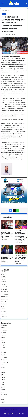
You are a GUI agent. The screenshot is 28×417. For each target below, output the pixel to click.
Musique (3, 372)
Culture (3, 347)
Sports (8, 10)
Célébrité (3, 340)
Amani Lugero (6, 34)
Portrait (3, 377)
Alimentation (4, 330)
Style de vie (4, 394)
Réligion (3, 379)
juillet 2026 (3, 274)
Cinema (3, 342)
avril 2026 (3, 281)
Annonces (3, 332)
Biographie (3, 335)
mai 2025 (3, 309)
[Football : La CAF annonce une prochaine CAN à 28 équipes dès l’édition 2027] (7, 249)
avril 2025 (3, 311)
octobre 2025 (4, 296)
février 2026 (4, 286)
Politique (3, 374)
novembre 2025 (5, 294)
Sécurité (3, 387)
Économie (3, 352)
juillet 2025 (3, 304)
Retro (2, 382)
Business (3, 337)
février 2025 (4, 316)
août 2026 (3, 271)
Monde (2, 369)
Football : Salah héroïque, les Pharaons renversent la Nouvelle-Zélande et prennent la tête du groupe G (21, 258)
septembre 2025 (5, 299)
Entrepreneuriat (5, 359)
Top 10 (2, 399)
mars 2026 (3, 284)
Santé (2, 384)
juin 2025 (3, 306)
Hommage (3, 364)
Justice (3, 367)
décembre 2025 (5, 291)
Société (3, 389)
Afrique (3, 327)
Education (3, 354)
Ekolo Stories (4, 357)
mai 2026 (3, 279)
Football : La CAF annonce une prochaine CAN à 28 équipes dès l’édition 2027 (7, 258)
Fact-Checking (4, 362)
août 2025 (3, 301)
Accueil (4, 10)
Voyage (3, 402)
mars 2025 (3, 314)
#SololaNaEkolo (4, 325)
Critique (3, 345)
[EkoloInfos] (14, 3)
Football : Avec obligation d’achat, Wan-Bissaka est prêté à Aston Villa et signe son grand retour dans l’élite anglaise (7, 234)
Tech (2, 397)
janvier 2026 (4, 289)
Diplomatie (3, 350)
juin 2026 (3, 276)
